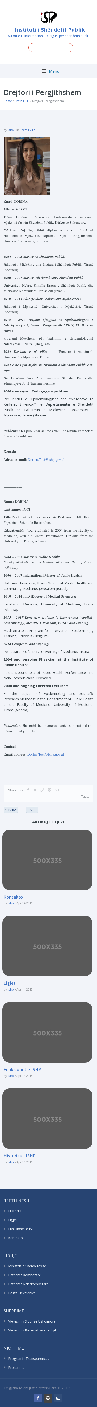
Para (12, 809)
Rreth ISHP (22, 101)
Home (8, 101)
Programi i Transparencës (28, 1358)
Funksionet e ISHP (22, 1069)
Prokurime (16, 1367)
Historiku (15, 1211)
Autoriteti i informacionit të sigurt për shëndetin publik (48, 36)
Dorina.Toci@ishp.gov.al (46, 459)
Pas (30, 809)
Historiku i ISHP (20, 1156)
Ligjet (10, 983)
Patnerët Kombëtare (24, 1275)
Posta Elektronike (22, 1293)
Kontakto (13, 897)
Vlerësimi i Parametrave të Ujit (32, 1330)
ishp (11, 130)
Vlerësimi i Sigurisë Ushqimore (32, 1321)
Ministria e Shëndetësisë (27, 1266)
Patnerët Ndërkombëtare (28, 1284)
